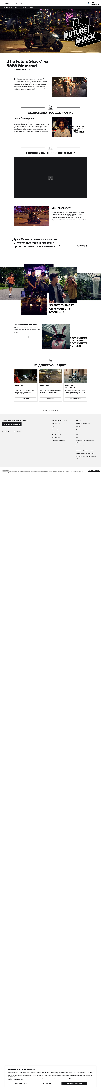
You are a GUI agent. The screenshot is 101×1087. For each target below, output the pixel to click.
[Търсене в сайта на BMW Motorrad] (12, 3)
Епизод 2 (24, 7)
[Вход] (21, 3)
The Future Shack (7, 7)
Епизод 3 (16, 7)
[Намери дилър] (17, 3)
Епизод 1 (32, 7)
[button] (5, 3)
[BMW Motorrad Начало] (93, 3)
